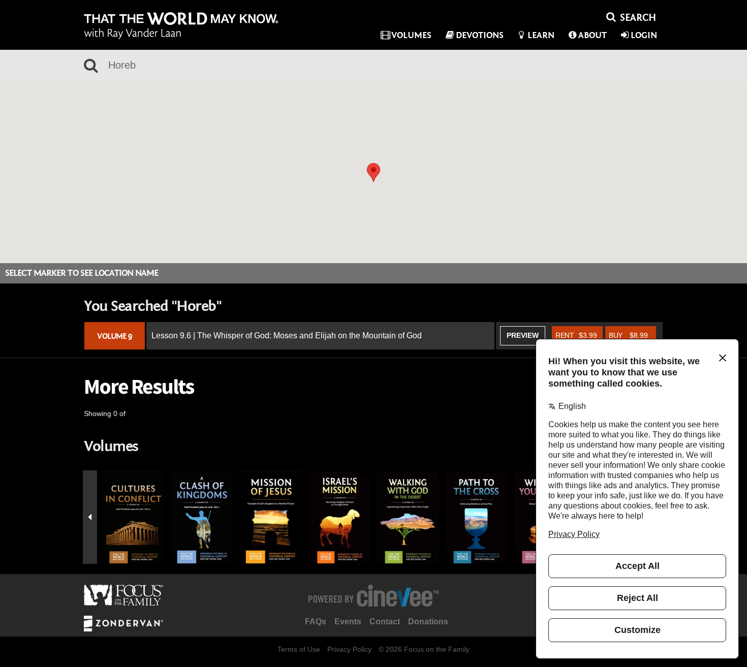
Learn (540, 35)
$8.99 (628, 335)
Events (347, 621)
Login (644, 35)
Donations (428, 621)
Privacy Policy (349, 649)
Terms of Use (298, 649)
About (592, 35)
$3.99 (576, 335)
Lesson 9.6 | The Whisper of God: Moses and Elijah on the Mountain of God (286, 335)
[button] (373, 172)
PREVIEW (523, 335)
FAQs (315, 621)
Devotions (480, 35)
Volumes (411, 35)
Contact (384, 621)
